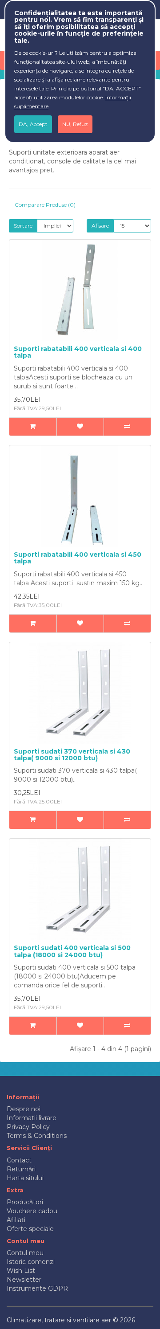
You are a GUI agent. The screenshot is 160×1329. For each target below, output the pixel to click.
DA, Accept (33, 124)
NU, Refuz (75, 124)
